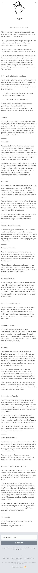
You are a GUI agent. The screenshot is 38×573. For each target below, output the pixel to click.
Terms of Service (17, 563)
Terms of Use (26, 558)
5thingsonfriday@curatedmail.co (12, 526)
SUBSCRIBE (19, 543)
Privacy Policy (30, 562)
